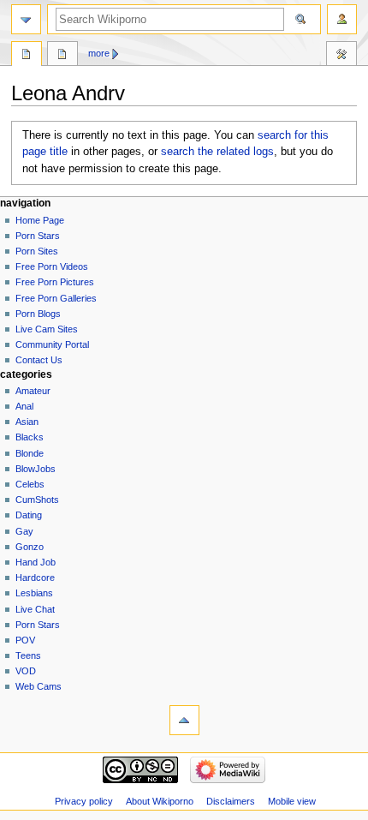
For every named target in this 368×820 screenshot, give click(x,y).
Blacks (29, 437)
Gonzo (29, 547)
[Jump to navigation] (26, 19)
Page (26, 55)
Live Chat (35, 609)
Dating (28, 515)
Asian (27, 421)
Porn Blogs (38, 313)
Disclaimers (230, 801)
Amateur (32, 391)
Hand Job (35, 562)
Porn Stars (37, 235)
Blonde (29, 453)
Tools (341, 55)
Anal (24, 406)
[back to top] (184, 720)
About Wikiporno (159, 801)
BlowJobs (35, 469)
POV (25, 640)
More (99, 53)
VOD (25, 671)
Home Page (39, 220)
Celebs (30, 484)
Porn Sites (36, 251)
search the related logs (217, 152)
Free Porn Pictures (54, 282)
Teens (28, 655)
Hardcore (35, 577)
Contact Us (38, 360)
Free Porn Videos (51, 266)
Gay (24, 531)
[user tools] (342, 19)
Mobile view (292, 801)
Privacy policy (84, 801)
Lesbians (34, 593)
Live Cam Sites (46, 329)
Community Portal (52, 344)
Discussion (62, 55)
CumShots (37, 499)
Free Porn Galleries (56, 298)
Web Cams (38, 686)
